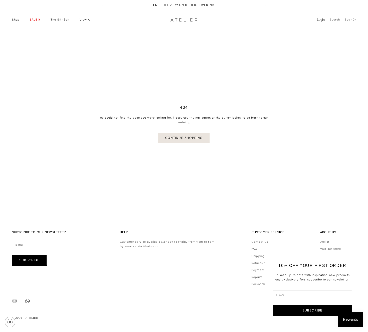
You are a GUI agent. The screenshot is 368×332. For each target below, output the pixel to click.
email (129, 246)
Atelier (325, 241)
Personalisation (263, 284)
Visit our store (330, 248)
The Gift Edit (60, 19)
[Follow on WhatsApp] (27, 300)
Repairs (257, 277)
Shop (16, 19)
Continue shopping (184, 138)
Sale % (35, 19)
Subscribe (312, 310)
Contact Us (260, 241)
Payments (259, 270)
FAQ (254, 248)
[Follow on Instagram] (14, 300)
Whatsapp (150, 246)
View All (85, 19)
